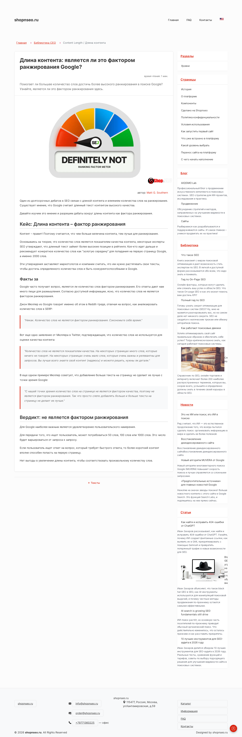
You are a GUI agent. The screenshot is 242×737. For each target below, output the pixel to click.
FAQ (189, 20)
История (186, 89)
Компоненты (188, 103)
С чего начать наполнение (197, 159)
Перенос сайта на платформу (198, 152)
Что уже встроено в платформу (200, 138)
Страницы (188, 79)
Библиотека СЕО (45, 42)
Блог (184, 173)
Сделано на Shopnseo (194, 110)
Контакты (205, 20)
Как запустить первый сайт (197, 131)
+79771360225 (85, 722)
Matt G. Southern (157, 192)
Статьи (186, 512)
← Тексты (94, 482)
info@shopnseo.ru (87, 703)
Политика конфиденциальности (200, 117)
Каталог (186, 703)
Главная (173, 20)
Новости (187, 404)
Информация (189, 711)
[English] (222, 19)
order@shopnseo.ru (88, 713)
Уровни (185, 65)
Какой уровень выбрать (195, 145)
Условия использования (195, 124)
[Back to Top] (233, 728)
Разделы (187, 56)
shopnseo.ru (26, 19)
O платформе (189, 96)
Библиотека (189, 245)
